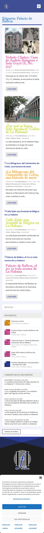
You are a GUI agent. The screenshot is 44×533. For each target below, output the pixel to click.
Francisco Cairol (17, 321)
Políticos (23, 335)
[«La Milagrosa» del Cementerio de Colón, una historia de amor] (22, 165)
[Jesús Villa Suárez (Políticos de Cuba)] (7, 354)
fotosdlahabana (21, 136)
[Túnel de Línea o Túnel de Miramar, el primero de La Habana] (7, 342)
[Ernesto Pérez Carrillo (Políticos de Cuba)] (7, 332)
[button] (40, 478)
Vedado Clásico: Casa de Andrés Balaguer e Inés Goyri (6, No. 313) (22, 61)
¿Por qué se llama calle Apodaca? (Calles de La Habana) (23, 129)
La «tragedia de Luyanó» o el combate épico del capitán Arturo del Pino (21, 392)
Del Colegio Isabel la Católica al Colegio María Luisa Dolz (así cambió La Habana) (21, 423)
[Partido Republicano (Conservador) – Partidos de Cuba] (7, 364)
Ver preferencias (22, 519)
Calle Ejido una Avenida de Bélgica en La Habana (22, 223)
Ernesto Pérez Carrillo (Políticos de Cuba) (24, 331)
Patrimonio (19, 186)
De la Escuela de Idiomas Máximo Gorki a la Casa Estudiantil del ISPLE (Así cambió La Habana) (22, 403)
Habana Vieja (15, 138)
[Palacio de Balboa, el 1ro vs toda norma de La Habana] (22, 259)
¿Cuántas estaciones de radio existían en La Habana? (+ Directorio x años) (22, 383)
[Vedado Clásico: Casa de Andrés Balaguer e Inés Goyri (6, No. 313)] (22, 40)
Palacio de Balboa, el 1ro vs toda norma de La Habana (21, 268)
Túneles (13, 347)
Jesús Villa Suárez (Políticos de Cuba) (23, 353)
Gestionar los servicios (21, 499)
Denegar (22, 513)
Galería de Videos (11, 431)
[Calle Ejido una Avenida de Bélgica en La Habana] (22, 213)
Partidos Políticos (26, 367)
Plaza (28, 73)
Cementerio (25, 184)
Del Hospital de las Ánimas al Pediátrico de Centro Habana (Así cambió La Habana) (21, 413)
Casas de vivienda (19, 73)
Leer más (11, 89)
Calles (8, 138)
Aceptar (22, 507)
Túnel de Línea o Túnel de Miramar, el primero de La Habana (25, 341)
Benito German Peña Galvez (25, 70)
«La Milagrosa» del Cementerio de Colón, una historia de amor (22, 174)
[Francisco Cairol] (7, 323)
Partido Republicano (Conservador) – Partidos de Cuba (25, 363)
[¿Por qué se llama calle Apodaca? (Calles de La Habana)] (22, 109)
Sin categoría (25, 323)
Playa (31, 345)
